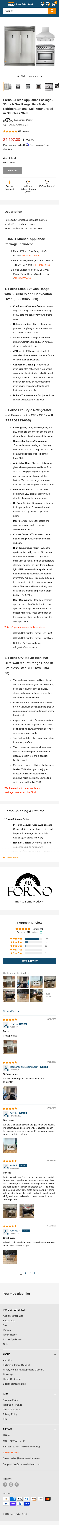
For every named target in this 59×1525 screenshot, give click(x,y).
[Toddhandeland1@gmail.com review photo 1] (10, 1093)
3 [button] (30, 1273)
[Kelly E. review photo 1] (10, 1145)
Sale (5, 1325)
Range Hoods (10, 1334)
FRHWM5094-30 (22, 278)
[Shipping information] (28, 182)
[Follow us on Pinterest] (17, 1484)
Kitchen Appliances (12, 1339)
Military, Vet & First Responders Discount (23, 1369)
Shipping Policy (10, 1400)
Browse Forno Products (29, 901)
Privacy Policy (10, 1414)
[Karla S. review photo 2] (26, 1210)
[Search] (52, 11)
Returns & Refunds (12, 1404)
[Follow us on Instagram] (11, 1484)
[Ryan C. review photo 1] (10, 1047)
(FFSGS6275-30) (30, 255)
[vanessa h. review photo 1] (10, 1257)
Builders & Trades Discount (16, 1365)
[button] (10, 131)
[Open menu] (4, 4)
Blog (5, 1419)
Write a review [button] (30, 961)
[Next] (55, 46)
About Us (7, 1360)
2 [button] (25, 1273)
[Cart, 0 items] (53, 4)
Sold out (12, 170)
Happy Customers (12, 1379)
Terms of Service (11, 1409)
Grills (5, 1344)
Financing (8, 1374)
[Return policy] (47, 182)
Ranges (7, 1330)
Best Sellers (9, 1320)
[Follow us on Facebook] (5, 1484)
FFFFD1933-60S (42, 264)
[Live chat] (48, 4)
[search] (25, 11)
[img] (10, 1019)
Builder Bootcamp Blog (14, 1383)
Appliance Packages (13, 1316)
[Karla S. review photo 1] (10, 1210)
